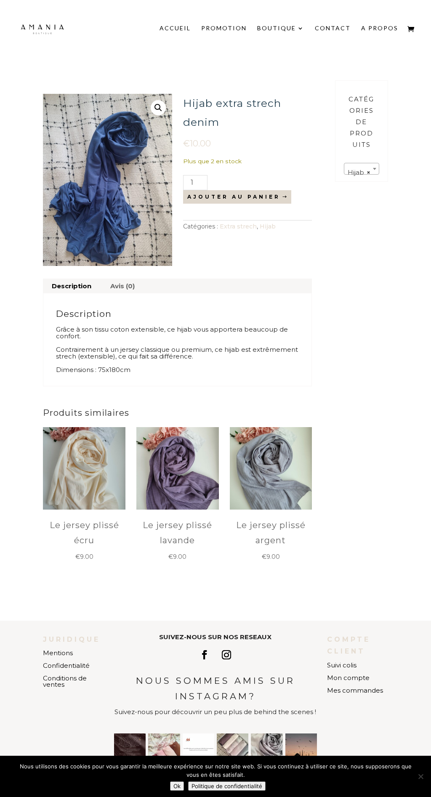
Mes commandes (355, 690)
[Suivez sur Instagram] (226, 655)
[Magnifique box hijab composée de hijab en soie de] (232, 749)
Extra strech (238, 226)
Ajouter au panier (233, 197)
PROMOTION (224, 28)
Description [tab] (71, 286)
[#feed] (301, 749)
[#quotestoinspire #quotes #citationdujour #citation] (198, 749)
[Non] (420, 776)
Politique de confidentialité (227, 786)
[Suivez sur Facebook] (204, 655)
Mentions (58, 653)
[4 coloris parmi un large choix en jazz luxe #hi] (164, 749)
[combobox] (361, 169)
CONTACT (333, 28)
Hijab (268, 226)
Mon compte (348, 678)
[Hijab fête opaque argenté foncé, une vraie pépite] (266, 749)
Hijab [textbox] (359, 172)
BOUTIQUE (276, 28)
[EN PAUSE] (130, 749)
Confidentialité (66, 665)
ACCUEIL (175, 28)
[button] (158, 107)
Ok (177, 786)
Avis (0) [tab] (122, 286)
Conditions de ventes (65, 681)
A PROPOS (379, 28)
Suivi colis (342, 665)
